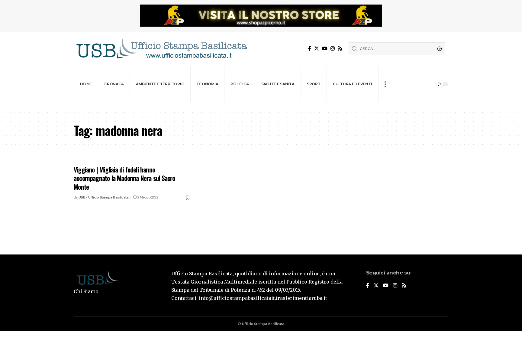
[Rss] (340, 48)
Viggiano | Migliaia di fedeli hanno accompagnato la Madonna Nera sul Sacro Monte (124, 178)
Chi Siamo (86, 291)
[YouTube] (325, 48)
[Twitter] (317, 48)
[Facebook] (310, 48)
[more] (385, 84)
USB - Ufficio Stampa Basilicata (104, 197)
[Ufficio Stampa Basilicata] (161, 48)
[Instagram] (332, 48)
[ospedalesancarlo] (261, 106)
